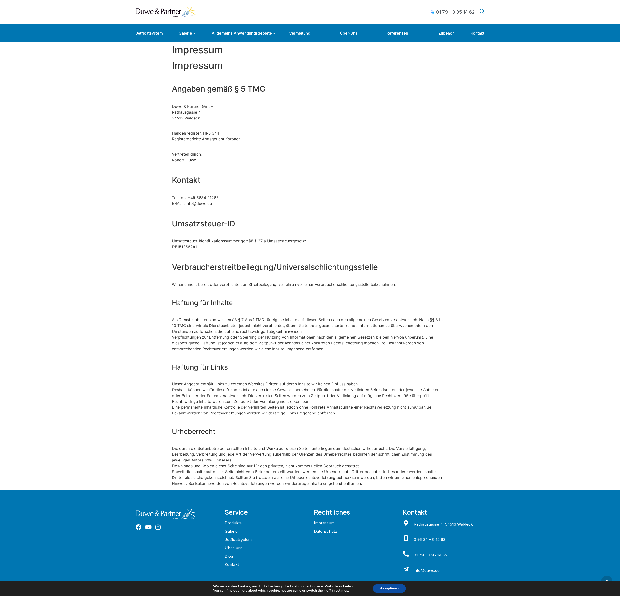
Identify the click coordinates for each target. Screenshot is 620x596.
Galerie (185, 33)
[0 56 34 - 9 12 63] (406, 538)
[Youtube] (148, 527)
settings (342, 590)
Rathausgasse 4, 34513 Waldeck (443, 524)
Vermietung (299, 33)
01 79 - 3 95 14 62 (430, 555)
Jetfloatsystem (149, 33)
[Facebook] (138, 527)
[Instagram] (158, 527)
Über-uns (348, 33)
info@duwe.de (427, 570)
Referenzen (397, 33)
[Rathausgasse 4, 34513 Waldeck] (406, 523)
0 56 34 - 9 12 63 (429, 539)
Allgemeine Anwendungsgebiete (242, 33)
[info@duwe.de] (406, 569)
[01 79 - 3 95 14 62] (406, 554)
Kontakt (477, 33)
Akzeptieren (389, 588)
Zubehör (446, 33)
